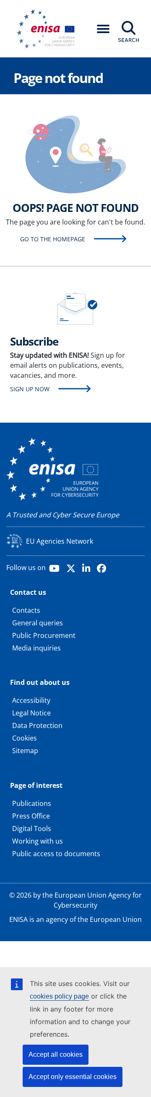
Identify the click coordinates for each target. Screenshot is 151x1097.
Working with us (37, 841)
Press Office (31, 816)
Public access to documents (56, 853)
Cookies (24, 738)
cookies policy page (59, 996)
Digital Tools (31, 828)
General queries (37, 622)
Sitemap (25, 750)
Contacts (26, 610)
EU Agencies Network (59, 541)
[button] (103, 29)
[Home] (48, 29)
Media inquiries (36, 648)
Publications (31, 803)
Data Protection (37, 725)
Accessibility (31, 700)
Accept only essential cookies (73, 1076)
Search (128, 40)
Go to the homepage (52, 239)
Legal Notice (31, 713)
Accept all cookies (56, 1054)
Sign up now (29, 389)
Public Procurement (44, 635)
